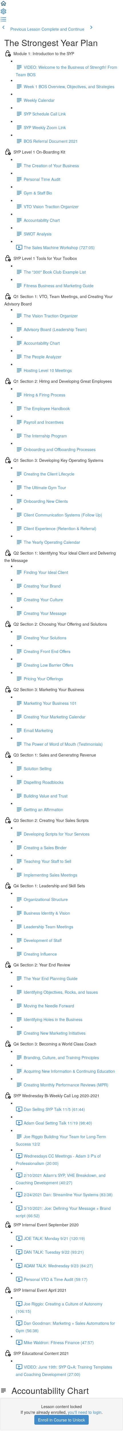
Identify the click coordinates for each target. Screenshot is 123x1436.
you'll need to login (85, 1412)
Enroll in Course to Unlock (61, 1420)
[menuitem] (3, 13)
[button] (3, 5)
